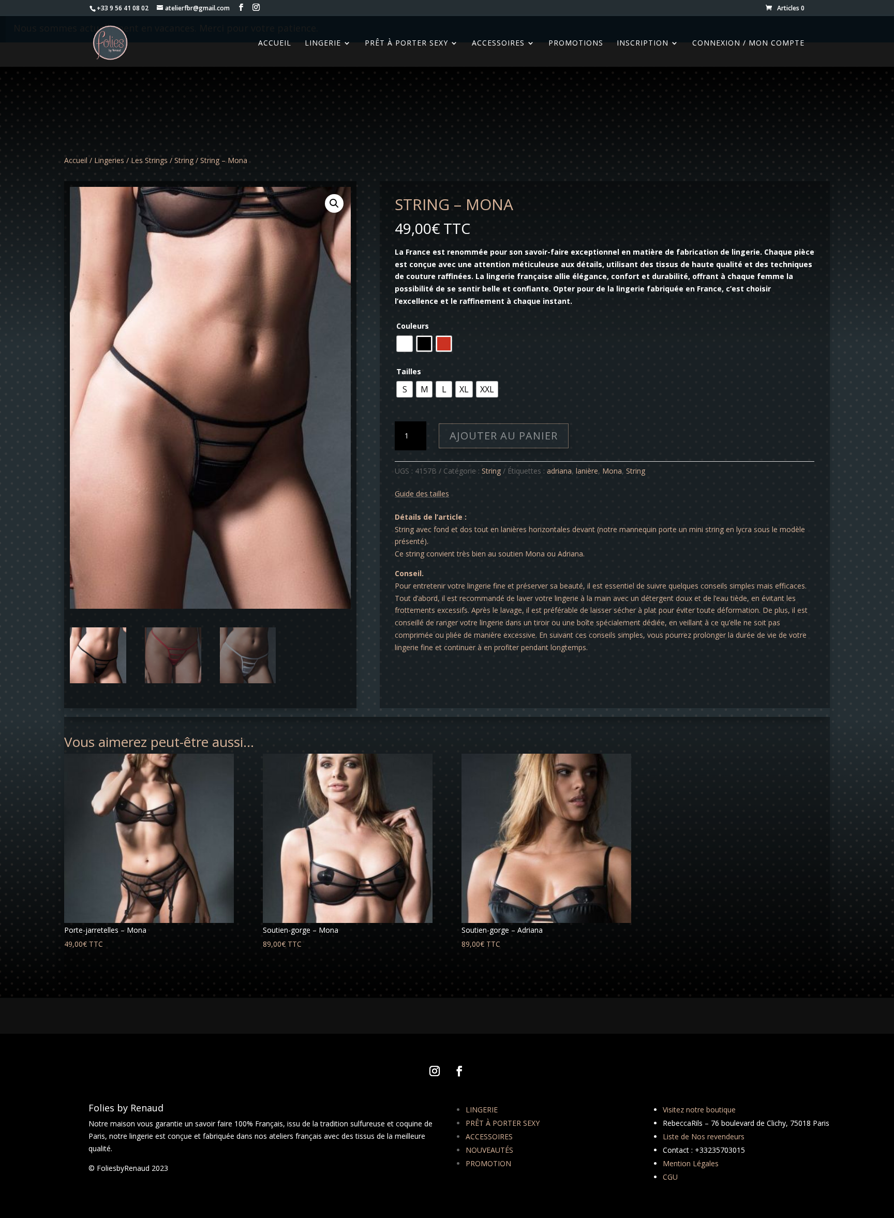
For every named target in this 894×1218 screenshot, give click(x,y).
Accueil (75, 160)
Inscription (642, 43)
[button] (334, 203)
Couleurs (412, 326)
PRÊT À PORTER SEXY (503, 1123)
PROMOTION (488, 1163)
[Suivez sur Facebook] (459, 1071)
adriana (559, 471)
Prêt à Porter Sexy (406, 43)
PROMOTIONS (575, 43)
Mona (612, 471)
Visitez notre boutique (699, 1109)
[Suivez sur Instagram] (434, 1071)
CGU (670, 1177)
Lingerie (323, 43)
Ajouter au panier (504, 436)
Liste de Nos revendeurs (703, 1136)
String (183, 160)
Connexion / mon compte (748, 43)
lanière (587, 471)
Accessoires (498, 43)
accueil (274, 43)
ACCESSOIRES (489, 1136)
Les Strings (149, 160)
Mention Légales (691, 1163)
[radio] (404, 343)
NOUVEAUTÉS (489, 1150)
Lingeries (109, 160)
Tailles (408, 371)
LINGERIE (482, 1109)
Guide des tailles (422, 493)
